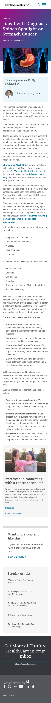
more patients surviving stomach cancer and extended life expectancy (25, 219)
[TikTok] (33, 686)
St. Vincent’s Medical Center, (25, 171)
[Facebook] (4, 686)
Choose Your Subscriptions (25, 664)
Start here (9, 508)
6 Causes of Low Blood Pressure (20, 615)
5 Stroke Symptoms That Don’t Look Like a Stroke (20, 593)
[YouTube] (21, 686)
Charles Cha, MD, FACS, (15, 165)
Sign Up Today (16, 557)
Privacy (11, 696)
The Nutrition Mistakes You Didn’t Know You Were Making (22, 604)
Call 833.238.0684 (13, 513)
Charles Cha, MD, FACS (28, 94)
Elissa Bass (19, 40)
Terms (5, 696)
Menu (44, 4)
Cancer (6, 18)
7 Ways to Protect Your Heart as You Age (21, 581)
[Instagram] (15, 686)
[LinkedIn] (27, 686)
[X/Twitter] (9, 686)
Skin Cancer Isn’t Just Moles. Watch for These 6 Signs (22, 625)
